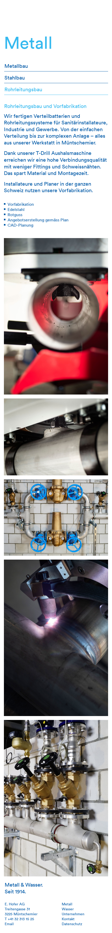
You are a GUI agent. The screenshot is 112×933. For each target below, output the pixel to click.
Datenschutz (72, 923)
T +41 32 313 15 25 (19, 918)
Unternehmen (73, 913)
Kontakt (68, 918)
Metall (67, 903)
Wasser (68, 908)
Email (9, 923)
